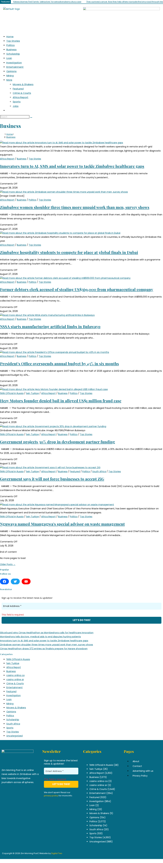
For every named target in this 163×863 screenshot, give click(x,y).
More (9, 80)
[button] (81, 24)
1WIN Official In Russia (12, 393)
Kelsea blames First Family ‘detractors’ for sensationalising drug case (47, 1)
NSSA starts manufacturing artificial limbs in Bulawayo (50, 326)
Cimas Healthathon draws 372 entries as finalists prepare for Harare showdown (44, 648)
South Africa (99, 471)
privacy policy (51, 795)
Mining (10, 75)
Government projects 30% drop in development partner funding (57, 441)
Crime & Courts (22, 93)
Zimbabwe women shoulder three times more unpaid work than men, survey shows (74, 207)
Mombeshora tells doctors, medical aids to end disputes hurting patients (40, 636)
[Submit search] (31, 117)
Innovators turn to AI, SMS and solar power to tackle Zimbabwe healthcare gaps (72, 166)
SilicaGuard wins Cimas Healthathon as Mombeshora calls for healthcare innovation (46, 632)
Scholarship (13, 53)
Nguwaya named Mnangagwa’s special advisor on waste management (62, 523)
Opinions (11, 71)
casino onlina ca (15, 675)
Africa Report (20, 97)
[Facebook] (4, 581)
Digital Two (56, 853)
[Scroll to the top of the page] (1, 861)
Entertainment (15, 67)
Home (10, 36)
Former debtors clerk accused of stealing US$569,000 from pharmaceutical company (76, 289)
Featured (18, 88)
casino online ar (15, 679)
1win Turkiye (32, 393)
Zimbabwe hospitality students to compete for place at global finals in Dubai (69, 252)
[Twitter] (15, 581)
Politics (10, 45)
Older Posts (7, 564)
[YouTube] (26, 581)
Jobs (15, 106)
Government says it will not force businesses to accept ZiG (52, 478)
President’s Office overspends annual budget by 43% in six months (59, 363)
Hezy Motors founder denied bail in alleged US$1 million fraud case (60, 400)
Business (11, 49)
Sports (17, 101)
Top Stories (13, 41)
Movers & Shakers (23, 84)
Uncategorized (14, 735)
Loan (9, 58)
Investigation (14, 62)
